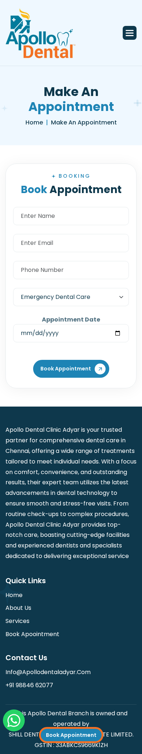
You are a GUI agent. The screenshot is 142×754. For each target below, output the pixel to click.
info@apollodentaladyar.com (48, 672)
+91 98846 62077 (29, 685)
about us (18, 608)
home (34, 122)
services (17, 621)
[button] (130, 33)
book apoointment (32, 634)
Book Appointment (71, 735)
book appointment (65, 368)
